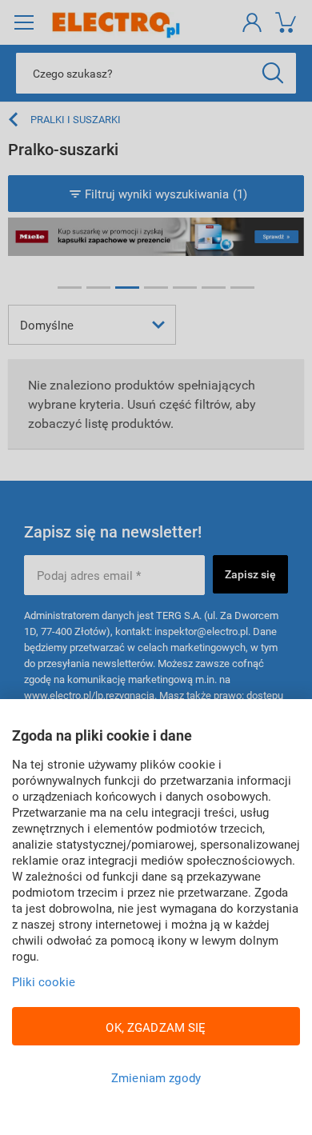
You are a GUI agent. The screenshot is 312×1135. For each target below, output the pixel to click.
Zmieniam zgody (156, 1077)
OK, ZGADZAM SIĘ (156, 1027)
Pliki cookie (43, 981)
